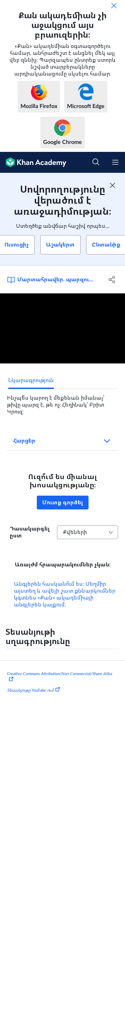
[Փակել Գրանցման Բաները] (112, 185)
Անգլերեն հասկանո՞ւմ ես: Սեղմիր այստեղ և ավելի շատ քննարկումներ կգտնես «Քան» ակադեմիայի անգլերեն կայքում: (64, 594)
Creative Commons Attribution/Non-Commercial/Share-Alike (59, 674)
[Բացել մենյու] (115, 162)
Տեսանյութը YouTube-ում (30, 690)
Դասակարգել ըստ (30, 532)
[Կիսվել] (112, 279)
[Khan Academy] (33, 162)
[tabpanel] (62, 402)
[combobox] (87, 532)
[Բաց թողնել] (113, 5)
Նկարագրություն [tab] (31, 380)
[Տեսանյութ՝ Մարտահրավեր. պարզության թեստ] (62, 328)
